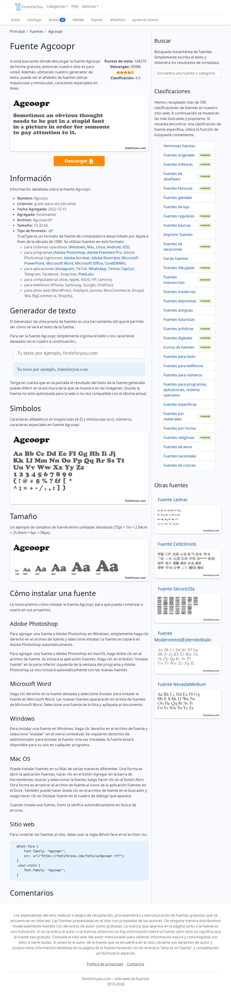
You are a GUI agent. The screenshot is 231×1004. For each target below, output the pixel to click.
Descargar (77, 161)
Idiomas (89, 6)
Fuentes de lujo (176, 206)
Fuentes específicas (180, 404)
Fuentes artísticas (179, 328)
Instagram (65, 268)
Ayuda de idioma (145, 20)
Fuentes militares (178, 164)
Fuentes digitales (178, 337)
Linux (100, 247)
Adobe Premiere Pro (104, 252)
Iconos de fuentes (179, 347)
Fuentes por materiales (174, 416)
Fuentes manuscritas (174, 280)
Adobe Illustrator (105, 257)
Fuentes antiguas (178, 310)
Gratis (15, 20)
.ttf (50, 230)
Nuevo (56, 20)
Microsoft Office (89, 263)
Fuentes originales (179, 155)
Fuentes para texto (180, 356)
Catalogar (34, 20)
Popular (97, 20)
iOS (125, 247)
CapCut (127, 268)
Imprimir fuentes (178, 234)
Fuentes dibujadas (179, 267)
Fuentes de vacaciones (173, 246)
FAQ (75, 6)
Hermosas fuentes (179, 145)
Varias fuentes (176, 258)
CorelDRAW (114, 263)
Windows (77, 247)
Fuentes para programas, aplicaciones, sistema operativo (185, 390)
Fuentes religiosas (179, 437)
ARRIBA (78, 20)
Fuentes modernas (180, 291)
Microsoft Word (59, 263)
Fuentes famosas (178, 188)
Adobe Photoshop (69, 252)
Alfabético (117, 20)
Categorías (56, 6)
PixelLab (85, 274)
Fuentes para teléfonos (183, 365)
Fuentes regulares (179, 216)
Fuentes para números (183, 375)
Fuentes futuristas (179, 319)
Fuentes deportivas (180, 300)
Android (114, 247)
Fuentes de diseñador (173, 176)
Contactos (135, 964)
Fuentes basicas (177, 225)
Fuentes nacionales (180, 456)
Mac (90, 247)
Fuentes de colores (180, 465)
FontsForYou (32, 6)
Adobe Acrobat (77, 257)
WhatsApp (97, 268)
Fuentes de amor (178, 446)
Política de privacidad (105, 964)
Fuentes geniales (178, 197)
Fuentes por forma (180, 428)
